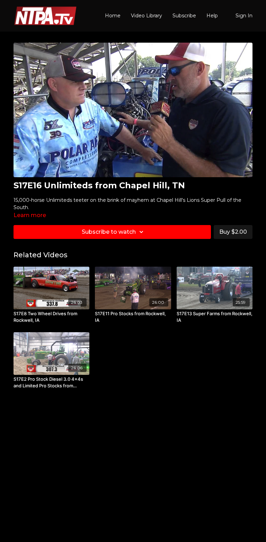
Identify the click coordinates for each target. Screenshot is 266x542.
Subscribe (184, 15)
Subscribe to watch (109, 232)
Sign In (244, 15)
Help (212, 15)
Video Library (146, 15)
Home (113, 15)
